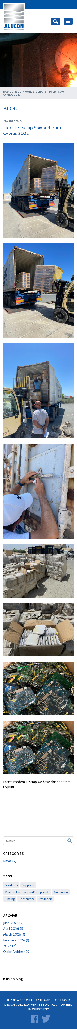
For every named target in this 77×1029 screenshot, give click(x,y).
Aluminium (61, 892)
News (9, 861)
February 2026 (16, 940)
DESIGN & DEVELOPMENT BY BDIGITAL (29, 1005)
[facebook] (34, 1019)
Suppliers (28, 885)
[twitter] (46, 1019)
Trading (10, 899)
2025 (9, 946)
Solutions (11, 885)
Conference (27, 899)
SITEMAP (44, 1000)
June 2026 (13, 923)
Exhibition (45, 899)
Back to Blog (13, 979)
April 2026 (13, 928)
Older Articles (16, 952)
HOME (7, 91)
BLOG (17, 91)
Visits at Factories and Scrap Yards (27, 892)
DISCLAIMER (62, 1000)
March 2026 (14, 934)
